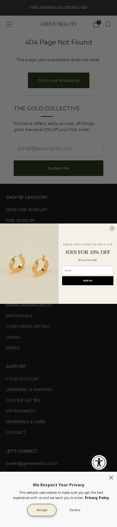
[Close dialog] (112, 228)
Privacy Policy (97, 497)
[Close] (111, 477)
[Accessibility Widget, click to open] (99, 462)
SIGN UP (87, 280)
